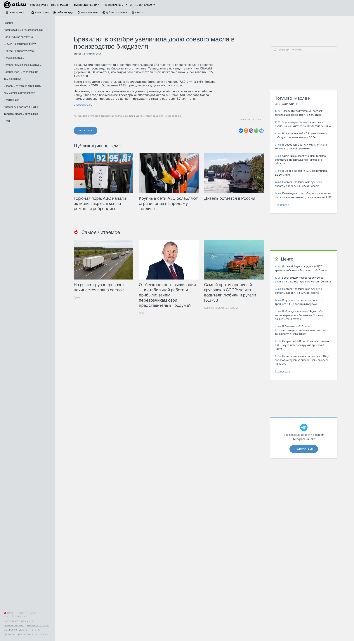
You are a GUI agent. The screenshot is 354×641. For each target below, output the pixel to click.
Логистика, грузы (14, 57)
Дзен (7, 120)
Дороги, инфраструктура (19, 50)
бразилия (158, 115)
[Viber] (251, 130)
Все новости (282, 204)
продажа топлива (27, 634)
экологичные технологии (138, 115)
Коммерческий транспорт (19, 92)
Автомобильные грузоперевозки (23, 29)
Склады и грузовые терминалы (22, 85)
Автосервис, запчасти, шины (21, 106)
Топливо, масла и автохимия (21, 113)
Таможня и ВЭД (13, 78)
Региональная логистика (18, 36)
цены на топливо (14, 625)
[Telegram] (261, 130)
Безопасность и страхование (21, 71)
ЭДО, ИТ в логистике (16, 43)
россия (13, 629)
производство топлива (86, 115)
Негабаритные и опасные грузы (22, 64)
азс (5, 629)
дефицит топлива (29, 629)
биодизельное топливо (111, 115)
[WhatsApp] (256, 130)
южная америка (172, 115)
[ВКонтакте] (241, 130)
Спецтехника (11, 99)
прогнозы (9, 634)
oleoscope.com (84, 104)
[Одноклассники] (246, 130)
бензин (43, 634)
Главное (8, 22)
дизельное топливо (37, 625)
